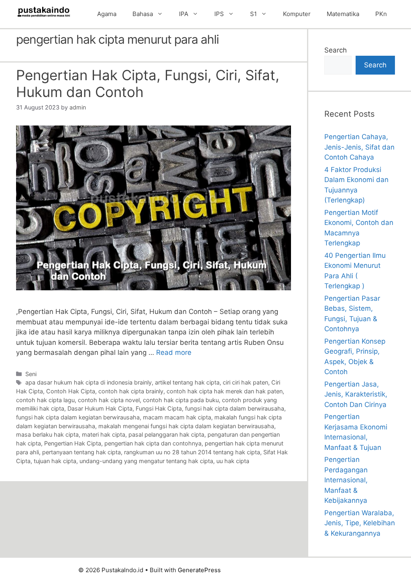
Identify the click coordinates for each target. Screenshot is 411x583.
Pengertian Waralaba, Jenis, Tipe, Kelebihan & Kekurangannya (359, 523)
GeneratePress (199, 570)
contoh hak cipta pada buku (181, 400)
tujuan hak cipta (55, 460)
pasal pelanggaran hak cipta (166, 434)
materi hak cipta (103, 434)
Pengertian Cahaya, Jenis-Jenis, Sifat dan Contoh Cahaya (359, 147)
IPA (183, 14)
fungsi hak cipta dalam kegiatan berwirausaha (78, 417)
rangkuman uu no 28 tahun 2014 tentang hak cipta (192, 452)
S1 (253, 14)
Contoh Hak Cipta (70, 391)
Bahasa (142, 14)
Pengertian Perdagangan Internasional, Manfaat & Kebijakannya (346, 479)
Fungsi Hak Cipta (159, 408)
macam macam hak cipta (177, 417)
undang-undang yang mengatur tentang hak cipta (146, 460)
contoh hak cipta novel (109, 400)
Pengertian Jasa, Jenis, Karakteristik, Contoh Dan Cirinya (355, 394)
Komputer (297, 14)
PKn (381, 14)
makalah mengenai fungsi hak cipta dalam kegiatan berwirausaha (186, 426)
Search (335, 50)
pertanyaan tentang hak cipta (81, 452)
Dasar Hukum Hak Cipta (99, 408)
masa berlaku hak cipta (47, 434)
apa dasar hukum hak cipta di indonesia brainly (88, 382)
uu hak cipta (232, 460)
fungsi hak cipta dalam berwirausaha (234, 408)
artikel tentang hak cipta (187, 382)
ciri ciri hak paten (245, 382)
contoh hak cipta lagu (45, 400)
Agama (106, 14)
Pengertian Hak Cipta (72, 443)
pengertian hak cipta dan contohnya (152, 443)
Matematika (343, 14)
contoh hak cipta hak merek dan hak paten (225, 391)
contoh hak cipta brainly (130, 391)
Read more (173, 352)
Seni (31, 373)
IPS (219, 14)
